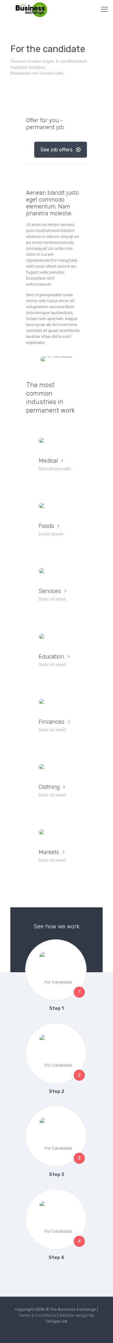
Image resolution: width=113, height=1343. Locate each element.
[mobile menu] (104, 9)
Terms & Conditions (37, 1315)
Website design (74, 1315)
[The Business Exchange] (31, 9)
